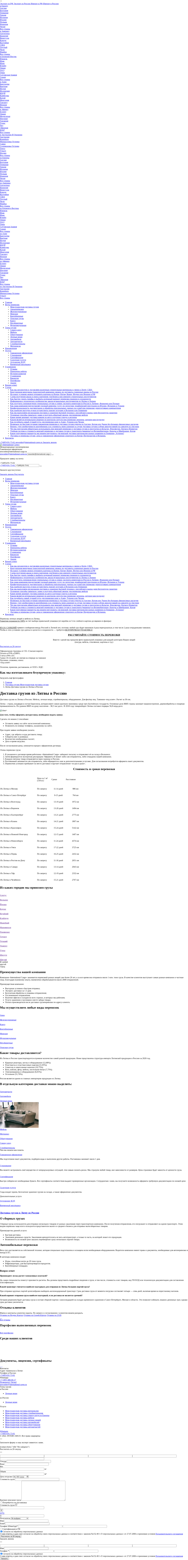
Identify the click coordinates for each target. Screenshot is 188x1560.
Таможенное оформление (21, 353)
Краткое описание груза (10, 1500)
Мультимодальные (18, 325)
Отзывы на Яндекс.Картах (11, 1315)
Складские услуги (18, 360)
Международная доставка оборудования (22, 1425)
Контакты (9, 438)
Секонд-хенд (15, 330)
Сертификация (16, 357)
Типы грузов (10, 328)
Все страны (5, 29)
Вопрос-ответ (11, 385)
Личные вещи (16, 337)
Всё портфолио (6, 1333)
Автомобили (15, 339)
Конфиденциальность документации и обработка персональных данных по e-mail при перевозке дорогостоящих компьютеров (65, 408)
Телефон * (4, 1551)
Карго (12, 321)
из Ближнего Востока (9, 208)
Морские (14, 314)
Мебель (13, 332)
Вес (1, 1466)
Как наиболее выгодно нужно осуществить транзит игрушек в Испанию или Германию (48, 410)
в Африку (4, 109)
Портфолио (15, 380)
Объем (3, 1471)
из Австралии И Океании (11, 286)
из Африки (4, 261)
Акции (13, 383)
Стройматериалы (17, 344)
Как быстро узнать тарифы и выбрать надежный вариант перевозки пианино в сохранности (50, 399)
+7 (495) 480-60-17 (8, 1380)
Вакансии (14, 378)
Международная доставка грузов (24, 307)
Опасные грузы (17, 318)
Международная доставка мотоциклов (22, 1411)
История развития (18, 374)
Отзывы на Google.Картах (35, 1315)
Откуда (3, 1461)
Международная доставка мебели (19, 1418)
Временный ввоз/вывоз (20, 364)
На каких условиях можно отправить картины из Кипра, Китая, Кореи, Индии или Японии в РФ (52, 394)
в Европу (4, 6)
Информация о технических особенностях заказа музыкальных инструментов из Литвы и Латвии (53, 401)
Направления (11, 348)
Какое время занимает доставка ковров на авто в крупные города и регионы (43, 417)
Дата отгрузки (6, 1477)
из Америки (5, 183)
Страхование (15, 355)
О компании (10, 367)
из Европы (4, 158)
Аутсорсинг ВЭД (17, 362)
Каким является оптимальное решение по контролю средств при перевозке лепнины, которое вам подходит (57, 420)
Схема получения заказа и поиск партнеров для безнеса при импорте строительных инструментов (53, 397)
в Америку (4, 31)
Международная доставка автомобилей (22, 1422)
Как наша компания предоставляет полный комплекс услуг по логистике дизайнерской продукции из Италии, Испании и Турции (67, 406)
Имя (2, 1521)
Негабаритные (16, 323)
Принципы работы (18, 371)
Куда (2, 1464)
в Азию (3, 82)
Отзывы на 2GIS (54, 1315)
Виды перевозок (12, 305)
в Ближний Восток (8, 56)
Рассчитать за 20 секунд (10, 646)
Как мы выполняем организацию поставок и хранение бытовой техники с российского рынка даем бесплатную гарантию (63, 413)
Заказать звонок (50, 442)
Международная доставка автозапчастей (22, 1427)
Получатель (5, 1518)
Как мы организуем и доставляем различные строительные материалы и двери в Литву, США (51, 390)
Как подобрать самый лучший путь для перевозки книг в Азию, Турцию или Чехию (47, 422)
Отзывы (13, 369)
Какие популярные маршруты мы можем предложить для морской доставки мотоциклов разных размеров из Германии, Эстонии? (67, 433)
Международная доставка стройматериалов (24, 1413)
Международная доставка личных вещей (23, 1420)
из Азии (3, 234)
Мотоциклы (15, 346)
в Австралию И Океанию (11, 135)
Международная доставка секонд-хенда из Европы (27, 1415)
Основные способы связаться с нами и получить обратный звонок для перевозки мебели (49, 415)
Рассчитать (19, 474)
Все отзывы (5, 1320)
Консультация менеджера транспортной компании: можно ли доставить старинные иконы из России (54, 392)
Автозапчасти (16, 341)
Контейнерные (16, 316)
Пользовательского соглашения (169, 1534)
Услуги (8, 351)
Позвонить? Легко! (8, 1382)
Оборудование (16, 334)
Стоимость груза (7, 1479)
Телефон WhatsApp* (9, 1526)
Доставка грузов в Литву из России (19, 1212)
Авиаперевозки (17, 309)
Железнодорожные (18, 311)
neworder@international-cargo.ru (29, 442)
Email (2, 1523)
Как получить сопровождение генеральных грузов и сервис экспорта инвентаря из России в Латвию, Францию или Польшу (65, 403)
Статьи (8, 387)
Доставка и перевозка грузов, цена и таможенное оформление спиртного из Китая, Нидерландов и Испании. (58, 436)
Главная (8, 302)
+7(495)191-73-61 (7, 442)
